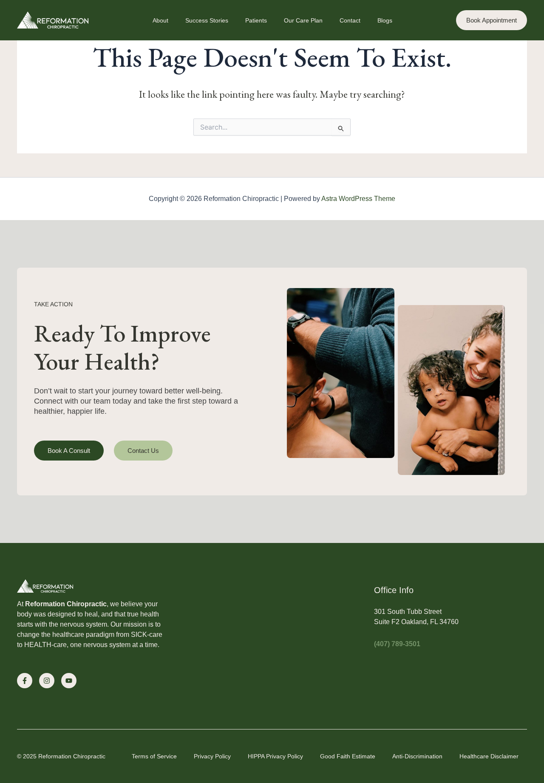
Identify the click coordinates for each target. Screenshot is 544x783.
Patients (256, 20)
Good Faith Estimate (347, 756)
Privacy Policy (212, 756)
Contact (350, 20)
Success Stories (206, 20)
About (160, 20)
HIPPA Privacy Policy (275, 756)
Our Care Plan (303, 20)
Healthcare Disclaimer (488, 756)
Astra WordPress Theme (358, 198)
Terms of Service (154, 756)
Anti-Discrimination (417, 756)
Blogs (384, 20)
